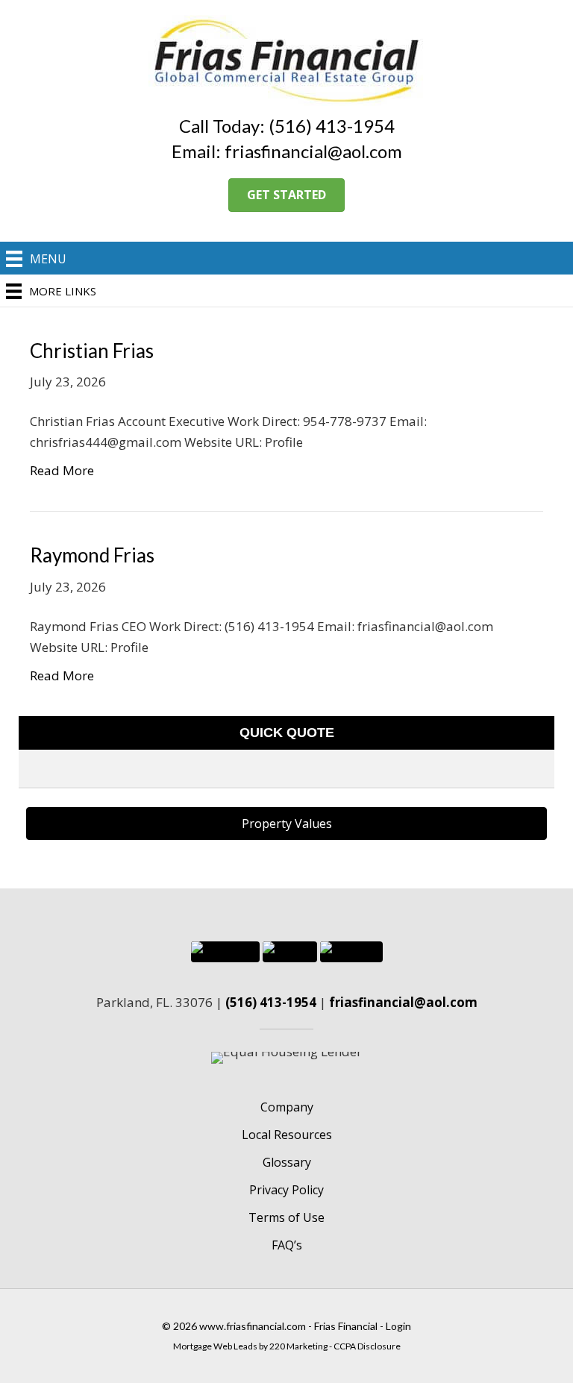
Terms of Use (286, 1217)
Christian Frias (92, 351)
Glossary (287, 1162)
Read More (62, 470)
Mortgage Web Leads (215, 1346)
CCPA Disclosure (367, 1346)
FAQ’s (287, 1245)
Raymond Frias (92, 555)
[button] (286, 195)
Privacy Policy (286, 1190)
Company (286, 1107)
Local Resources (287, 1134)
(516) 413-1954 (270, 1002)
